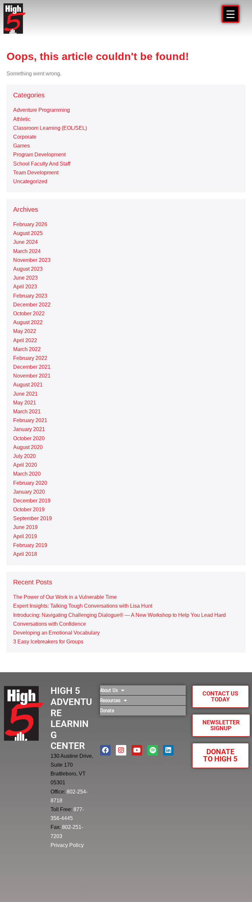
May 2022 (24, 331)
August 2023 (28, 269)
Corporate (24, 137)
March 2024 (27, 251)
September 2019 (32, 518)
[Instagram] (121, 750)
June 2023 (25, 278)
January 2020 (29, 492)
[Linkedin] (168, 750)
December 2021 (32, 367)
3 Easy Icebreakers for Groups (48, 641)
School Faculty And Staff (41, 164)
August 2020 (28, 447)
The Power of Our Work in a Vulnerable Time (65, 597)
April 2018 (25, 554)
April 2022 (25, 340)
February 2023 (30, 296)
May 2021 (24, 402)
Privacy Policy (67, 845)
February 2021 (30, 420)
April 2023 (25, 286)
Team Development (35, 172)
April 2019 (25, 536)
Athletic (22, 119)
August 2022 (28, 322)
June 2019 (25, 527)
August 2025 (28, 233)
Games (21, 145)
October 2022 (29, 313)
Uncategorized (30, 181)
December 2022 (32, 304)
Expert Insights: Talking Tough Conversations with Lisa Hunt (82, 606)
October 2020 (29, 438)
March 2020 (27, 474)
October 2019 (29, 509)
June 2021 (25, 394)
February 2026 (30, 224)
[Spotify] (152, 750)
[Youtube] (137, 750)
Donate (107, 710)
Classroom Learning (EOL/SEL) (50, 128)
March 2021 (27, 411)
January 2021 (29, 429)
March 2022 (27, 349)
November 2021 (32, 376)
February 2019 (30, 545)
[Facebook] (105, 750)
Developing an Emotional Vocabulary (56, 633)
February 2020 (30, 483)
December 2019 (32, 500)
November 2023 (32, 260)
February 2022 (30, 358)
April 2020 (25, 465)
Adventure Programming (41, 110)
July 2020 (24, 456)
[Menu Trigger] (230, 14)
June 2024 (25, 242)
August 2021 (28, 384)
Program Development (39, 154)
